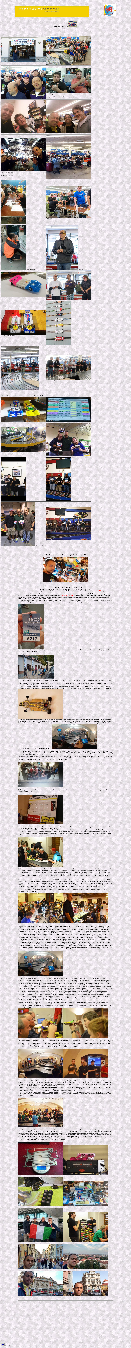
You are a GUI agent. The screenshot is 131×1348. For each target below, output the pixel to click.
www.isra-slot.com (98, 591)
